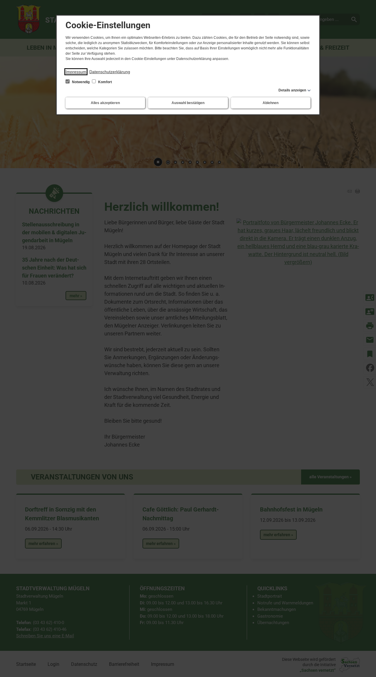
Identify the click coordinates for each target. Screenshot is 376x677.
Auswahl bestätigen (188, 103)
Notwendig (80, 82)
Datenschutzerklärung (109, 71)
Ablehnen (270, 103)
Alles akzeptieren (105, 103)
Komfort (104, 82)
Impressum (76, 71)
